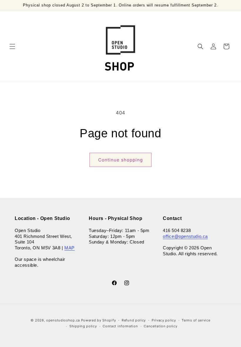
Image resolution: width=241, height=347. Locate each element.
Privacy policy (164, 320)
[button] (12, 46)
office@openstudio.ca (185, 236)
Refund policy (134, 320)
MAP (69, 247)
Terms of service (196, 320)
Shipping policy (83, 326)
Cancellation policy (160, 326)
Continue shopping (120, 160)
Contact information (120, 326)
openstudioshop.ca (63, 320)
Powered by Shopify (98, 320)
